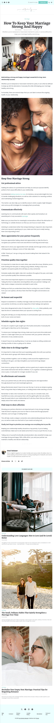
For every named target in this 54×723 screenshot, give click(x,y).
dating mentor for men (18, 194)
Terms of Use (48, 714)
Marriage (27, 19)
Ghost (37, 718)
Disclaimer (39, 714)
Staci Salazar (12, 451)
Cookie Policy (28, 714)
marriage (25, 216)
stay (33, 308)
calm (37, 308)
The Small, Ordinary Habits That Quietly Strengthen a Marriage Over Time (24, 614)
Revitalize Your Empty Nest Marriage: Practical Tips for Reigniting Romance (24, 691)
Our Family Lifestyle (23, 718)
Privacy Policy (18, 714)
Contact (11, 714)
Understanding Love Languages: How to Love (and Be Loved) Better (27, 537)
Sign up (3, 714)
